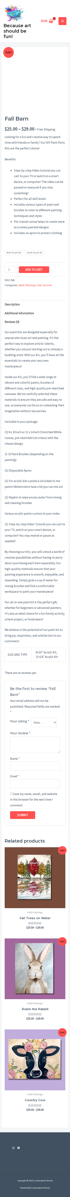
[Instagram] (13, 1148)
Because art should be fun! (17, 31)
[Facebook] (18, 1148)
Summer (47, 285)
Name (15, 759)
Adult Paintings (27, 285)
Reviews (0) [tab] (12, 322)
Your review (20, 733)
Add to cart (34, 270)
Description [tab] (12, 304)
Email (14, 776)
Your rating (19, 721)
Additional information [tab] (19, 313)
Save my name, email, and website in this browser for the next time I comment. (33, 799)
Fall (39, 285)
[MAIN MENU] (62, 21)
